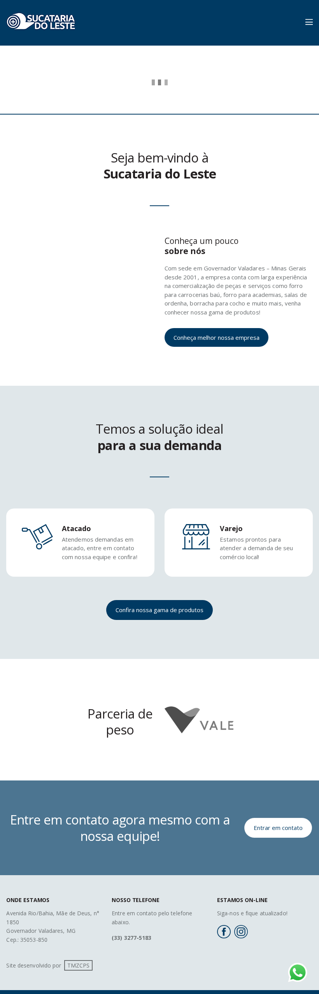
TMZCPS (78, 965)
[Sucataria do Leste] (40, 33)
